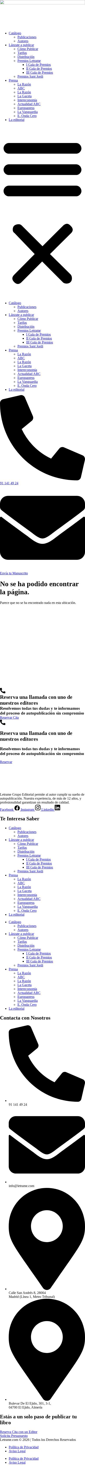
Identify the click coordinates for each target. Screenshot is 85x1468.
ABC (21, 88)
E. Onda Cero (27, 116)
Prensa (13, 80)
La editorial (16, 120)
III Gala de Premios (39, 72)
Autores (22, 41)
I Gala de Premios (38, 64)
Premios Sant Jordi (30, 76)
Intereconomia (27, 100)
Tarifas (22, 53)
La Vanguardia (27, 112)
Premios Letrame (29, 61)
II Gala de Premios (39, 68)
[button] (42, 211)
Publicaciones (26, 37)
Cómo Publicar (27, 49)
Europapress (25, 108)
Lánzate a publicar (21, 45)
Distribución (25, 57)
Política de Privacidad (24, 1447)
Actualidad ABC (29, 104)
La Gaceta (24, 96)
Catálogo (15, 33)
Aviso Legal (17, 1451)
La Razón (24, 84)
